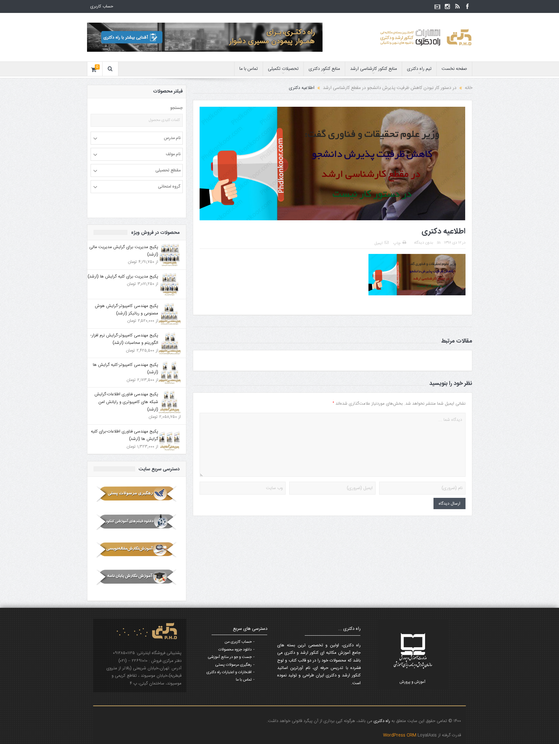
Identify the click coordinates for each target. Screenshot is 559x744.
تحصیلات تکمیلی (283, 69)
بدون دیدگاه (423, 242)
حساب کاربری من (238, 642)
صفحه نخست (454, 69)
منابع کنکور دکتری (324, 69)
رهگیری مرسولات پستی (233, 665)
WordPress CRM (400, 735)
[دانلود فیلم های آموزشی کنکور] (137, 521)
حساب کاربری (101, 6)
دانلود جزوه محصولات (235, 649)
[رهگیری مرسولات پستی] (137, 494)
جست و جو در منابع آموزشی (230, 657)
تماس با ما (248, 69)
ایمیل (378, 243)
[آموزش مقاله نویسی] (137, 549)
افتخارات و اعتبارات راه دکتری (229, 672)
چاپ (396, 243)
